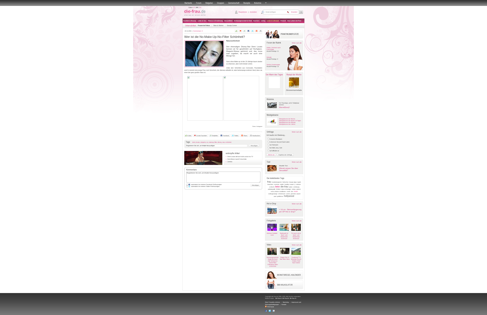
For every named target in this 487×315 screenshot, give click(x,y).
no (207, 142)
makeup (211, 142)
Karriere (256, 21)
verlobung (296, 187)
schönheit (228, 142)
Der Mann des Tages (274, 74)
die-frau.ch (293, 298)
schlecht (271, 187)
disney (220, 142)
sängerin (203, 142)
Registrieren (243, 12)
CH (200, 7)
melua (293, 189)
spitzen (298, 189)
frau (269, 182)
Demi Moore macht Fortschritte (237, 159)
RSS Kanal (270, 307)
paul (275, 196)
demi (193, 142)
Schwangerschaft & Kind (243, 21)
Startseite (188, 3)
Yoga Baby (189, 163)
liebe (277, 187)
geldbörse (280, 196)
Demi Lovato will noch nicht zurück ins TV (240, 156)
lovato (198, 142)
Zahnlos (229, 161)
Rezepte (246, 3)
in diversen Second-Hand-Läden (280, 142)
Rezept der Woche (293, 74)
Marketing (286, 302)
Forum (198, 3)
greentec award (295, 194)
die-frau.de (285, 298)
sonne (288, 194)
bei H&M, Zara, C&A (276, 148)
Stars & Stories (218, 25)
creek (288, 191)
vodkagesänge (272, 194)
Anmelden (253, 12)
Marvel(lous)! (284, 107)
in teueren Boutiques (276, 139)
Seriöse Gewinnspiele (273, 64)
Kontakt (284, 304)
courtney (276, 184)
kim (292, 191)
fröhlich (278, 189)
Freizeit (283, 21)
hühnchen (285, 182)
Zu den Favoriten (201, 135)
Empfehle (215, 135)
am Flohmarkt (274, 145)
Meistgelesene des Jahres (287, 124)
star (223, 142)
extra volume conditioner (278, 191)
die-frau (284, 186)
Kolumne (257, 3)
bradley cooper (289, 184)
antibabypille (271, 189)
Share (245, 135)
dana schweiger (286, 189)
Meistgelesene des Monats (287, 122)
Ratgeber (209, 3)
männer (298, 184)
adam (290, 187)
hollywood (289, 196)
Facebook (226, 135)
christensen (281, 194)
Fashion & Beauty (189, 21)
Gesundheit (228, 21)
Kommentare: (198, 31)
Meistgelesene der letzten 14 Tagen (290, 120)
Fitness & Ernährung (215, 21)
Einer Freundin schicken (272, 302)
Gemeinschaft (233, 3)
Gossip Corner (232, 25)
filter (215, 142)
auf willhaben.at (274, 150)
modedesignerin (277, 182)
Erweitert (294, 12)
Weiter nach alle (297, 43)
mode (296, 191)
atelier (282, 184)
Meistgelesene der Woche (287, 119)
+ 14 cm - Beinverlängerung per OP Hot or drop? (290, 210)
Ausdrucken (256, 135)
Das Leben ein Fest (294, 21)
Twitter (236, 135)
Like (189, 135)
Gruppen (220, 3)
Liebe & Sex (202, 21)
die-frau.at (278, 298)
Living (263, 21)
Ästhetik (269, 57)
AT (194, 7)
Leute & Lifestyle (273, 21)
